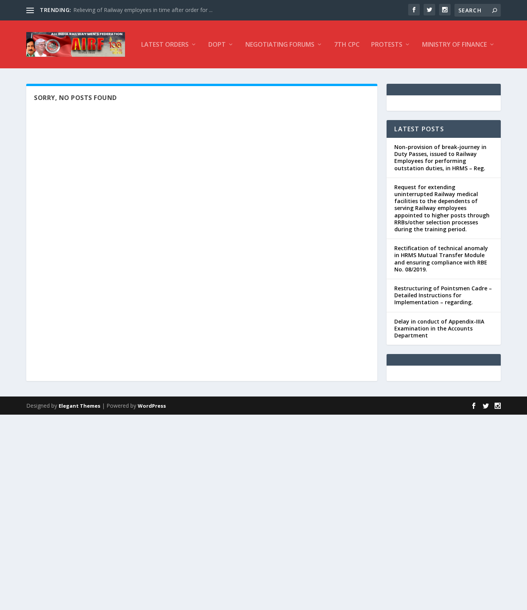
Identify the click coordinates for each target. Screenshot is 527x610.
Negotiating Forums (279, 45)
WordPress (152, 405)
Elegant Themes (79, 405)
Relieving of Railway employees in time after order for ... (143, 10)
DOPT (217, 45)
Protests (386, 45)
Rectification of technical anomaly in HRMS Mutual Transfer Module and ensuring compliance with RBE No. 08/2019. (441, 258)
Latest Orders (165, 45)
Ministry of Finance (454, 45)
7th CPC (347, 45)
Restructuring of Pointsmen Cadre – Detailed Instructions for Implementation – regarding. (443, 295)
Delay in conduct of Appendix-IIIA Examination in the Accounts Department (439, 328)
